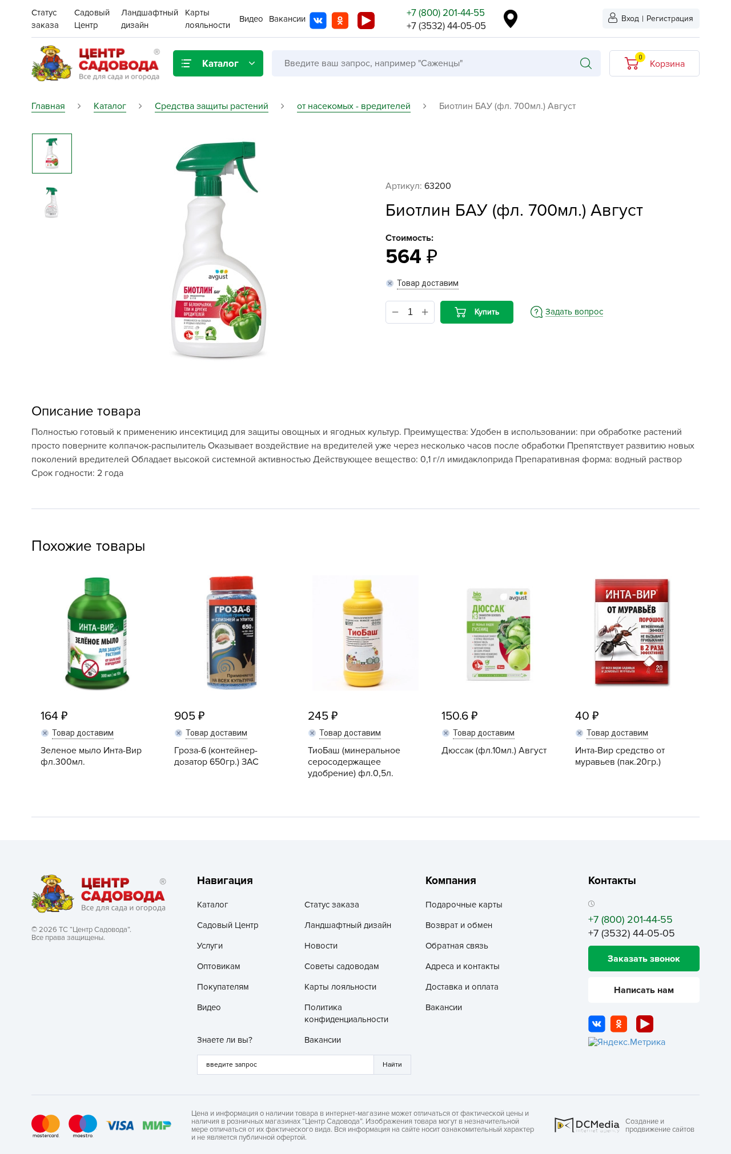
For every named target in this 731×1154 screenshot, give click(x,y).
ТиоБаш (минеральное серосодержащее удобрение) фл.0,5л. (354, 762)
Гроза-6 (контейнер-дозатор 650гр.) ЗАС (216, 756)
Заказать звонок (644, 959)
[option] (218, 251)
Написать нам (644, 990)
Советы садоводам (341, 966)
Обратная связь (456, 946)
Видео (251, 19)
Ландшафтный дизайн (347, 925)
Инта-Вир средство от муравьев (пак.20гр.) (620, 756)
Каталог (212, 904)
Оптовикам (218, 966)
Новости (321, 946)
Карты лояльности (340, 987)
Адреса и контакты (462, 966)
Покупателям (223, 987)
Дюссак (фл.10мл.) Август (494, 750)
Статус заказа (331, 904)
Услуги (210, 946)
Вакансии (287, 19)
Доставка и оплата (462, 987)
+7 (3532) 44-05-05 (446, 26)
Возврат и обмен (458, 925)
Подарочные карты (464, 904)
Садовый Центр (228, 925)
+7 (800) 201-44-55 (446, 13)
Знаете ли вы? (224, 1040)
